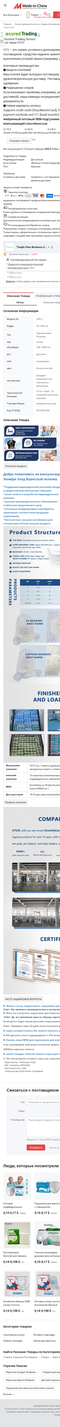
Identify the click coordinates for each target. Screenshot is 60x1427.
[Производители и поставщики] (30, 5)
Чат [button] (34, 139)
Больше (7, 1394)
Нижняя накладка (12, 1340)
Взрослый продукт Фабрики (21, 1372)
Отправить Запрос (19, 140)
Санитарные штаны (14, 1334)
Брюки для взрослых (45, 1340)
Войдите (10, 281)
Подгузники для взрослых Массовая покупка (30, 1387)
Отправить (35, 1147)
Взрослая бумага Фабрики (20, 1380)
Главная (7, 24)
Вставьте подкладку (44, 1334)
